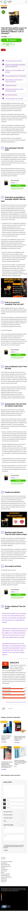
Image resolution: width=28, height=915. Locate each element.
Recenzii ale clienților (8, 814)
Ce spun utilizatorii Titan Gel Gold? (14, 98)
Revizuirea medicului (8, 811)
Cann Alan (10, 708)
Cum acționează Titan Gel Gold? (13, 61)
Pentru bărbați (3, 7)
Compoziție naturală (8, 817)
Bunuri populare (4, 864)
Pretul (5, 821)
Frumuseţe (3, 869)
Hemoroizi (3, 870)
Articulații (3, 863)
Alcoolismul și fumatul (6, 861)
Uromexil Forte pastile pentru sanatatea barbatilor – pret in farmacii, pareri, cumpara (20, 762)
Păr (1, 872)
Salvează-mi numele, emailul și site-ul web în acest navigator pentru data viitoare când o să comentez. (13, 846)
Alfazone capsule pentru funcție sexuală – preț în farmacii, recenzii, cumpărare (19, 738)
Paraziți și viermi (4, 874)
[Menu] (1, 1)
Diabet (2, 867)
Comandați (12, 40)
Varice (2, 881)
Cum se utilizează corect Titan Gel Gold (15, 76)
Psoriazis (3, 878)
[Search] (25, 1)
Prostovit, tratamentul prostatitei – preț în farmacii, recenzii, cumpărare (6, 737)
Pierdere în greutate (5, 877)
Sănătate (3, 880)
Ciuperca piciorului (5, 866)
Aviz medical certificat (11, 94)
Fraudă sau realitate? (10, 85)
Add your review (22, 702)
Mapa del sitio (16, 890)
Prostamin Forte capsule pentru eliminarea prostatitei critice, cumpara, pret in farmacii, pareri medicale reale (7, 764)
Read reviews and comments (12, 702)
